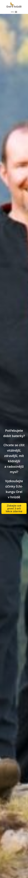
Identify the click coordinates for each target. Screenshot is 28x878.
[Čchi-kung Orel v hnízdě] (14, 5)
